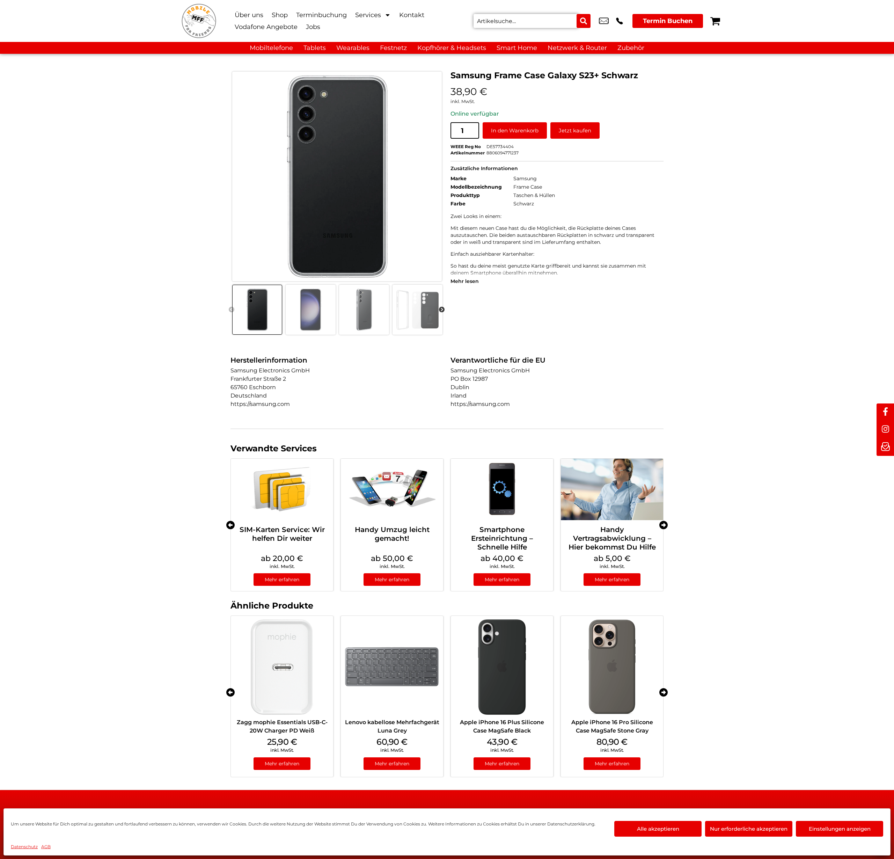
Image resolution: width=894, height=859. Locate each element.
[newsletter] (885, 447)
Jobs (313, 27)
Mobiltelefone (271, 48)
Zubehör (630, 48)
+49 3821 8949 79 (619, 21)
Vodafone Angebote (266, 27)
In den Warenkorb (514, 130)
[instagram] (885, 429)
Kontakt (411, 15)
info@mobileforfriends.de (604, 21)
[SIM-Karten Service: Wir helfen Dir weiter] (282, 489)
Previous (231, 309)
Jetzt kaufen (575, 130)
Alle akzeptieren (658, 828)
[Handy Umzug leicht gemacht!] (392, 489)
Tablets (314, 48)
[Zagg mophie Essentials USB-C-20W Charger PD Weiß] (282, 667)
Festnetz (393, 48)
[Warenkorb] (715, 21)
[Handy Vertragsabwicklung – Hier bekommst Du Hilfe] (612, 489)
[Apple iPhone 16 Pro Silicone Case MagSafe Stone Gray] (612, 667)
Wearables (352, 48)
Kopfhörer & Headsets (451, 48)
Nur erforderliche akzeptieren (748, 828)
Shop (280, 15)
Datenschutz (24, 846)
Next (441, 309)
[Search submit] (584, 21)
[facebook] (885, 412)
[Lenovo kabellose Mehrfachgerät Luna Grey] (392, 667)
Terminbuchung (321, 15)
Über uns (249, 15)
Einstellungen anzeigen (840, 828)
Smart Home (517, 48)
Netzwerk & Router (577, 48)
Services (368, 15)
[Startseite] (199, 20)
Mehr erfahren (282, 579)
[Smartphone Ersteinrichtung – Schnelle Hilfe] (502, 489)
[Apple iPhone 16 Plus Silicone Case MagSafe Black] (502, 667)
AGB (46, 846)
